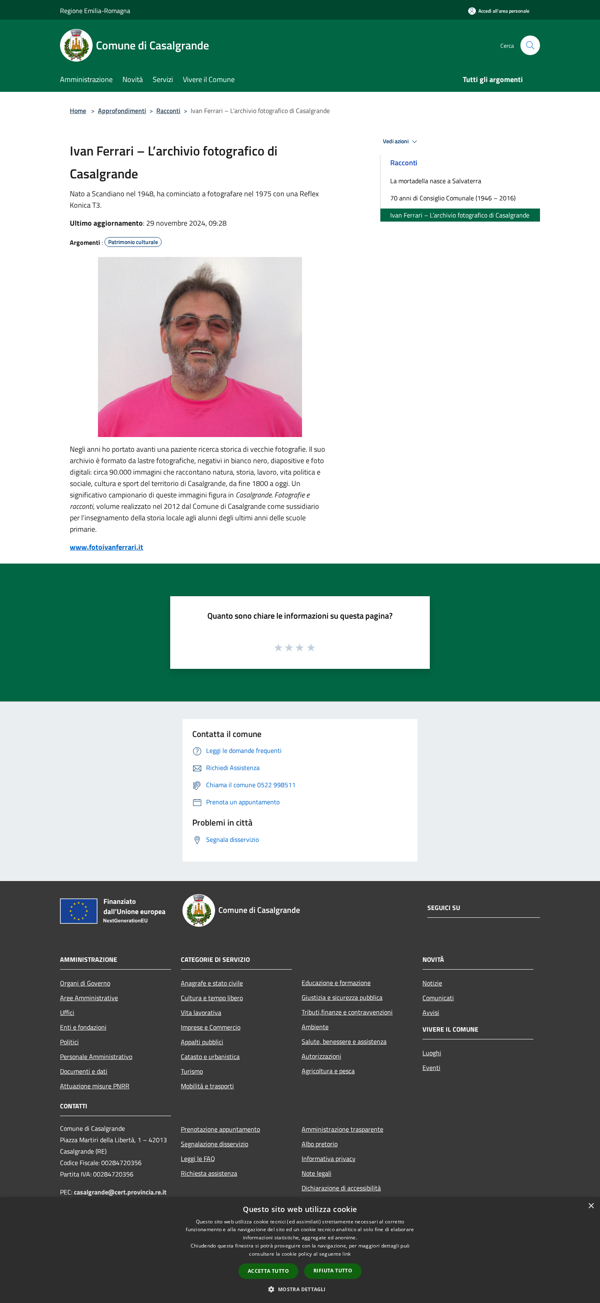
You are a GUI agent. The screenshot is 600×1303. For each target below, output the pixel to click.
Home (78, 110)
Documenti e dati (83, 1071)
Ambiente (315, 1027)
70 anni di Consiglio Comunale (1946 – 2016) (453, 198)
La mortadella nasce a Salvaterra (435, 181)
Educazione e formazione (336, 983)
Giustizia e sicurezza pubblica (342, 997)
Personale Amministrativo (96, 1056)
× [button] (591, 1206)
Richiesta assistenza (209, 1173)
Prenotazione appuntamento (220, 1129)
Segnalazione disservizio (214, 1144)
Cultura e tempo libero (212, 998)
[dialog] (300, 1250)
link (346, 1253)
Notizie (432, 983)
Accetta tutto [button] (268, 1270)
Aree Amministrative (89, 998)
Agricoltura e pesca (328, 1071)
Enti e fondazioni (83, 1027)
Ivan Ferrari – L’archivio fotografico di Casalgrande (459, 215)
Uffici (67, 1012)
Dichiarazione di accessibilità (341, 1188)
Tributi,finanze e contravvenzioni (347, 1012)
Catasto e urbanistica (210, 1056)
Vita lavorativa (201, 1012)
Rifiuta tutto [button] (332, 1270)
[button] (299, 1289)
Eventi (431, 1067)
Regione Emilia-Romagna (95, 11)
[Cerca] (530, 45)
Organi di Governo (85, 983)
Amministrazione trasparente (342, 1129)
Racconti (168, 110)
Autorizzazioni (321, 1056)
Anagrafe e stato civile (212, 983)
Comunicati (438, 998)
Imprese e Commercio (210, 1027)
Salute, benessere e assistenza (344, 1041)
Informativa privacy (329, 1158)
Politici (69, 1042)
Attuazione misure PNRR (94, 1086)
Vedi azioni (396, 141)
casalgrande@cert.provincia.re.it (120, 1192)
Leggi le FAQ (198, 1158)
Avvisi (430, 1012)
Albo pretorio (320, 1144)
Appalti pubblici (202, 1042)
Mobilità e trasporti (207, 1086)
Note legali (316, 1173)
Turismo (192, 1071)
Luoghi (431, 1053)
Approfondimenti (122, 110)
